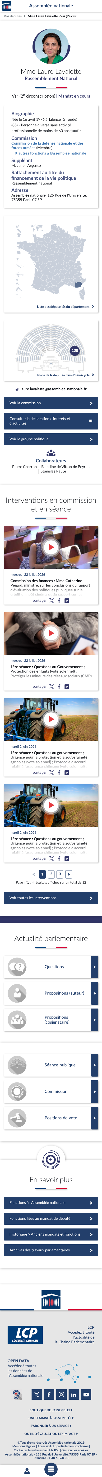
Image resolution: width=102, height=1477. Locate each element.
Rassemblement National (51, 78)
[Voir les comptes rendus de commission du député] (51, 1091)
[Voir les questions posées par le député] (51, 967)
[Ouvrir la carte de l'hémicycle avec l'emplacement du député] (51, 350)
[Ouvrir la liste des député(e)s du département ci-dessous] (51, 264)
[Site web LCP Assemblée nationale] (51, 1334)
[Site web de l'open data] (51, 1368)
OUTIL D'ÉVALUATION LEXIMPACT (49, 1434)
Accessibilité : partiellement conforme (62, 1446)
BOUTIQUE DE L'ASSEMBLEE (49, 1410)
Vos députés (13, 16)
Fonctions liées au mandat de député (51, 1218)
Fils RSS (54, 1450)
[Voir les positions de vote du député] (51, 1118)
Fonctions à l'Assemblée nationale (51, 1203)
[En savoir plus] (51, 993)
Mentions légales (23, 1446)
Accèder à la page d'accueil (6, 6)
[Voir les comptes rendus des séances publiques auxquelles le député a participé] (51, 1065)
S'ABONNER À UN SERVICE (50, 1426)
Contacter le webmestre (30, 1450)
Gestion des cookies (74, 1450)
